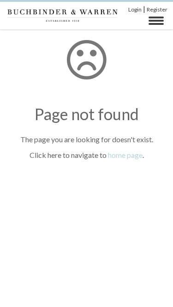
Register (157, 9)
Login (135, 9)
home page (125, 155)
